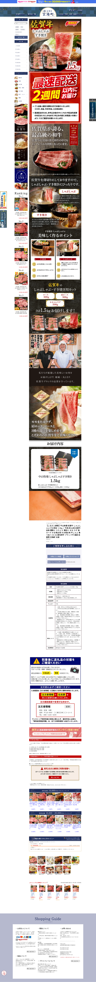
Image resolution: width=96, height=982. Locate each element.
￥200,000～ (18, 65)
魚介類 (20, 84)
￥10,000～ (18, 49)
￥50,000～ (18, 59)
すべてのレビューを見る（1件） (73, 838)
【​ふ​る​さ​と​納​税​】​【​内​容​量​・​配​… (41, 894)
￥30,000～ (18, 55)
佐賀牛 (17, 29)
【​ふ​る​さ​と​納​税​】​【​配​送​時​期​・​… (66, 894)
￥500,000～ (18, 69)
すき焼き (23, 29)
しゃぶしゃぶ (18, 32)
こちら (43, 783)
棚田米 (20, 77)
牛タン (17, 34)
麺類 (20, 97)
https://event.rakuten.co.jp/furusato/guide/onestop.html (40, 765)
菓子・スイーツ (22, 95)
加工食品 (21, 91)
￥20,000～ (18, 52)
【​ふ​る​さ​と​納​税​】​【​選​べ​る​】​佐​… (33, 894)
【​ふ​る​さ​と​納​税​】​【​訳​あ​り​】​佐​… (75, 894)
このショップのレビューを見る (73, 839)
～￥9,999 (17, 45)
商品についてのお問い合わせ (56, 562)
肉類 (20, 81)
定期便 (17, 27)
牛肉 (22, 27)
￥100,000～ (18, 62)
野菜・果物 (21, 87)
